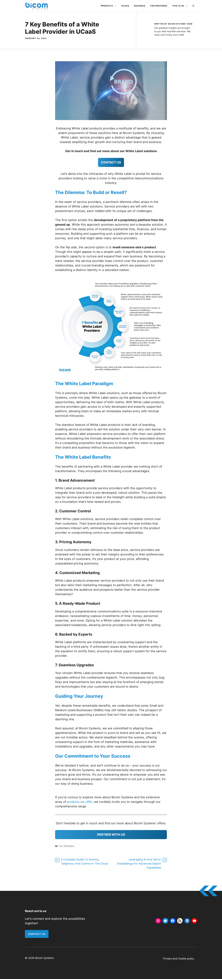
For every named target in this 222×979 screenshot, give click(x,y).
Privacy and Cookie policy (178, 958)
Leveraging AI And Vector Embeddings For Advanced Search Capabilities (139, 863)
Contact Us (36, 933)
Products (107, 6)
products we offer (79, 802)
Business (139, 6)
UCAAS (125, 6)
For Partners (158, 6)
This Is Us (178, 6)
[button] (193, 5)
